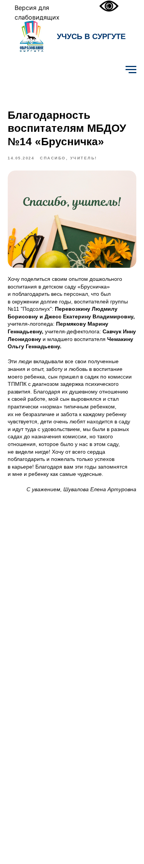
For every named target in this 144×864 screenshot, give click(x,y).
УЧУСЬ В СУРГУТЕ (91, 36)
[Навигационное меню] (131, 70)
